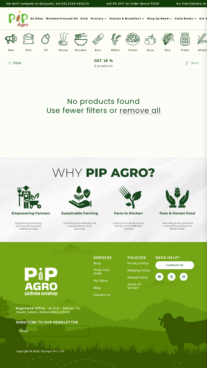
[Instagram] (171, 277)
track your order (102, 271)
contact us (102, 295)
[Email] (184, 277)
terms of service (134, 286)
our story (101, 281)
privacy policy (138, 263)
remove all (140, 110)
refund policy (137, 277)
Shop (97, 263)
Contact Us (175, 265)
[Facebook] (159, 277)
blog (97, 288)
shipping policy (138, 270)
